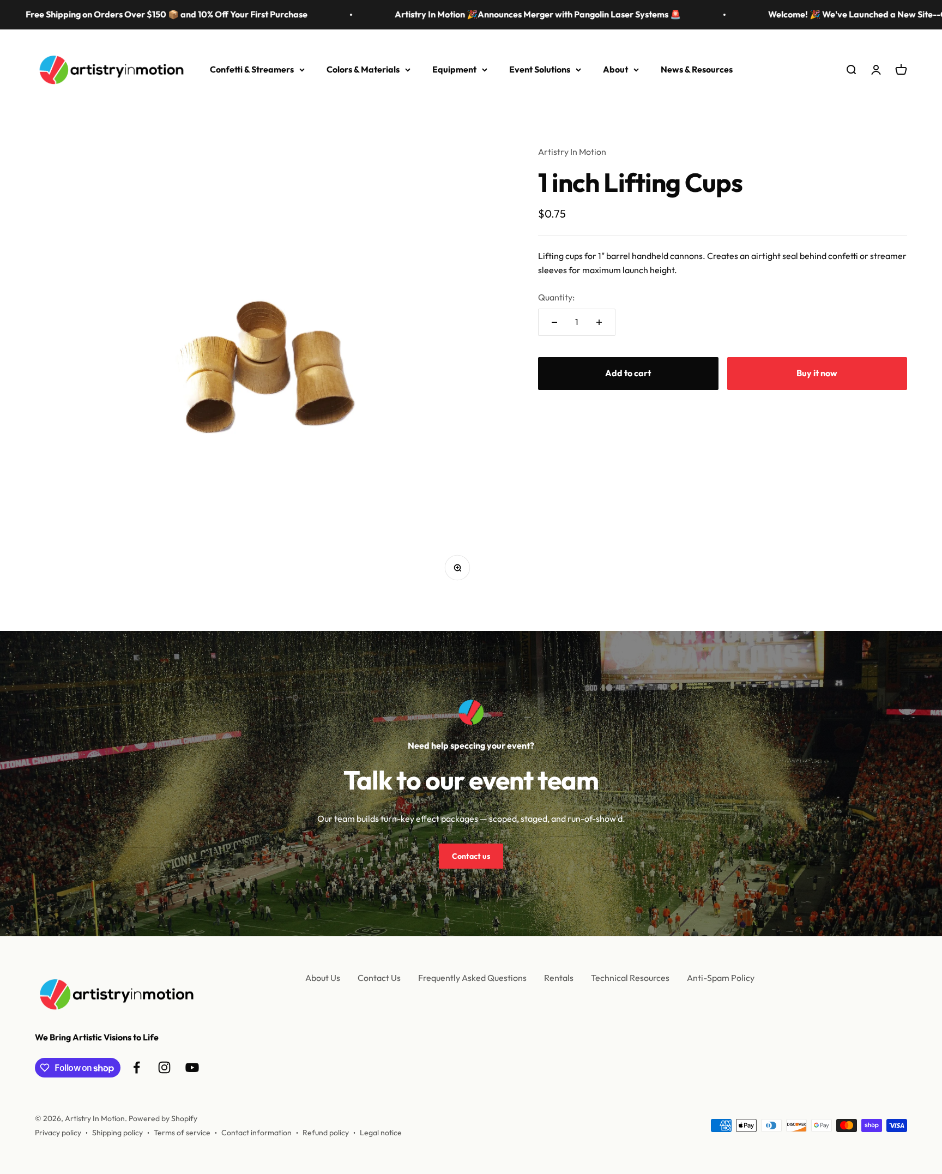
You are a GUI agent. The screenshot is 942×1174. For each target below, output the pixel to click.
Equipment (454, 69)
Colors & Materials (363, 69)
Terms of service (182, 1132)
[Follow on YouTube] (192, 1067)
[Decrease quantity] (554, 322)
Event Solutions (539, 69)
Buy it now (816, 372)
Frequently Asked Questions (472, 977)
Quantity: (556, 296)
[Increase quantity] (599, 322)
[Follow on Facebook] (136, 1067)
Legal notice (381, 1132)
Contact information (256, 1132)
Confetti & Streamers (252, 69)
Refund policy (326, 1132)
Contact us (471, 856)
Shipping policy (117, 1132)
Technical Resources (630, 977)
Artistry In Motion (572, 151)
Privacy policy (58, 1132)
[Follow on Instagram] (164, 1067)
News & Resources (697, 69)
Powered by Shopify (163, 1118)
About (615, 69)
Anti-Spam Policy (720, 977)
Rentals (558, 977)
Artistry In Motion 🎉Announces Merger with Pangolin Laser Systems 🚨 (497, 14)
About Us (322, 977)
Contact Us (379, 977)
